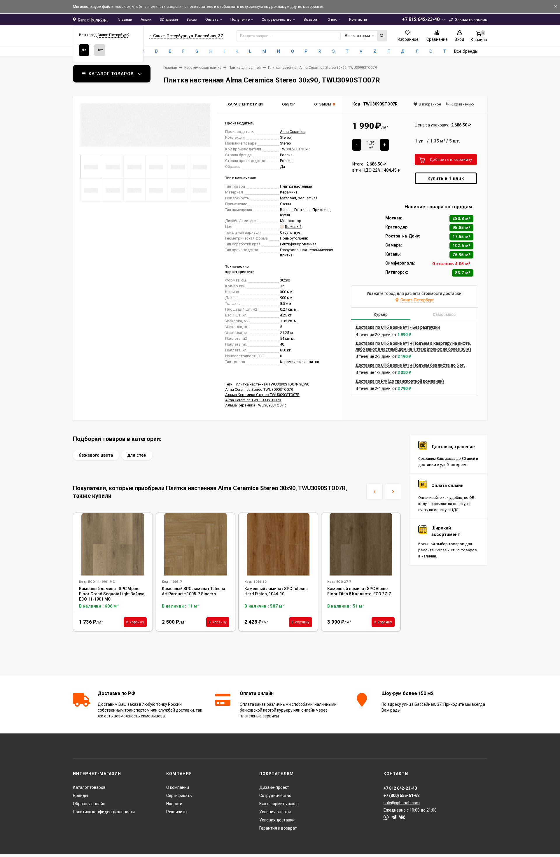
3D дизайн (169, 19)
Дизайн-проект (274, 787)
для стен (136, 455)
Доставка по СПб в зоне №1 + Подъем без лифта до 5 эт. (410, 365)
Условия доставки (277, 820)
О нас (332, 19)
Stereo (285, 137)
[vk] (402, 817)
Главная (125, 19)
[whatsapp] (386, 817)
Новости (174, 803)
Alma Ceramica (292, 131)
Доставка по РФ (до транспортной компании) (400, 381)
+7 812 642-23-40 (421, 19)
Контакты (358, 19)
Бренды (80, 795)
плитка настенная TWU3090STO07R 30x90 (272, 384)
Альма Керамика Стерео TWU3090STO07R (262, 395)
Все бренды (466, 51)
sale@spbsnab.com (402, 802)
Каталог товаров (89, 787)
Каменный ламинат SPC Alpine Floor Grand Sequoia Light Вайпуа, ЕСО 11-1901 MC (112, 593)
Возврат (311, 19)
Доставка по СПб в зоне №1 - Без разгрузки (398, 327)
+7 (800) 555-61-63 (402, 795)
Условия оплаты (275, 812)
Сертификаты (179, 795)
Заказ (191, 19)
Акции (146, 19)
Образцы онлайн (89, 803)
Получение (240, 19)
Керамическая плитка (202, 68)
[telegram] (393, 817)
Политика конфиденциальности (104, 812)
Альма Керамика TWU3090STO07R (255, 405)
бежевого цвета (96, 455)
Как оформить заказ (279, 803)
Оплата (211, 19)
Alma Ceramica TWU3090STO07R (253, 400)
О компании (177, 787)
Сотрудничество (277, 19)
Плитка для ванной (245, 68)
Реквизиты (176, 812)
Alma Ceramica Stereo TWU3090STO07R (259, 389)
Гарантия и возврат (278, 828)
